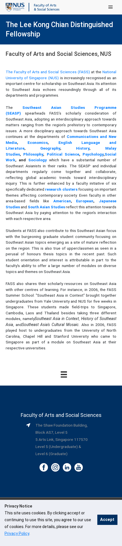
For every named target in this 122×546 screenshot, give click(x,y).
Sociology (37, 160)
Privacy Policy (17, 533)
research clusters (61, 189)
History (82, 148)
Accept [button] (107, 519)
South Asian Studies (46, 207)
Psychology (93, 154)
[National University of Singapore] (15, 7)
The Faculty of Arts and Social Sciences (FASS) (48, 72)
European (84, 201)
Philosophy (33, 154)
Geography (50, 148)
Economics (38, 142)
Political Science (63, 154)
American (62, 201)
